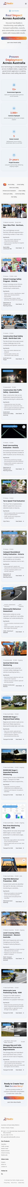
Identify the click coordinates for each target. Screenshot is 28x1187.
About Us (3, 1164)
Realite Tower (4, 1148)
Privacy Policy (7, 1182)
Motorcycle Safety (8, 193)
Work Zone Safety (14, 187)
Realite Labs (4, 1155)
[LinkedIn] (2, 1174)
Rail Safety (14, 197)
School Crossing (5, 1153)
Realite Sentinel (5, 1150)
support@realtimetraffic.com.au (11, 1137)
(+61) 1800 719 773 (8, 1135)
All (4, 184)
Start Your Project (14, 1098)
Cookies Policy (21, 1182)
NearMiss (3, 1144)
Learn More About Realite (14, 1102)
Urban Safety (22, 190)
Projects (3, 1162)
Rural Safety (11, 184)
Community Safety (20, 193)
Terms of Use (14, 1182)
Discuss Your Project (14, 38)
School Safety (20, 184)
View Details (19, 248)
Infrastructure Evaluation (9, 190)
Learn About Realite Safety (14, 42)
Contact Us (4, 1166)
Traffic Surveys (5, 1146)
